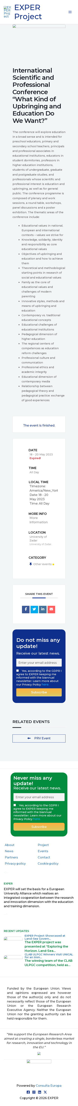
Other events (42, 564)
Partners (11, 857)
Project (43, 845)
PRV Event (42, 738)
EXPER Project (28, 12)
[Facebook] (28, 1092)
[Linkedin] (43, 609)
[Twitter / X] (45, 1092)
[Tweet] (34, 609)
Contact (44, 857)
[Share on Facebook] (26, 609)
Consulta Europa (49, 1085)
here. (45, 684)
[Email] (51, 609)
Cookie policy (48, 863)
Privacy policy (15, 863)
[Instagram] (34, 1092)
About (9, 845)
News (9, 851)
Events (43, 851)
